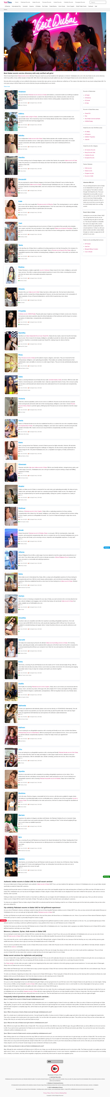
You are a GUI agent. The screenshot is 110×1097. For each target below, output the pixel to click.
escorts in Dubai (30, 984)
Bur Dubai (45, 6)
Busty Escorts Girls (90, 152)
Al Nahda (38, 6)
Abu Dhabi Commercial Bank (92, 118)
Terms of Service (55, 1093)
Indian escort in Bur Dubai (35, 138)
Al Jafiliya (87, 131)
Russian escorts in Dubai (28, 357)
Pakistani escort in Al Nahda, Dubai (38, 533)
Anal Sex (87, 246)
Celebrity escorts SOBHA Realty (27, 314)
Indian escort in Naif (34, 292)
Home (16, 2)
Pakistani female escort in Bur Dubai (68, 752)
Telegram (106, 547)
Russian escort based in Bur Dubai (61, 250)
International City (16, 6)
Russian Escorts (46, 2)
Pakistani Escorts (25, 2)
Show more (7, 86)
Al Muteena (88, 97)
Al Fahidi (87, 95)
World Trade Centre (81, 6)
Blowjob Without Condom (91, 249)
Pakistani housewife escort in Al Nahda (50, 778)
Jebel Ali (87, 139)
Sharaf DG (88, 113)
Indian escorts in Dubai (43, 884)
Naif (96, 6)
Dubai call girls (10, 963)
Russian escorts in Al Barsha (45, 204)
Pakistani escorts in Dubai (45, 912)
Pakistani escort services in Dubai (37, 94)
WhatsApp (106, 876)
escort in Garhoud (44, 270)
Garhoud (90, 6)
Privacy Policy (46, 1093)
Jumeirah (25, 6)
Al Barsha (7, 6)
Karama (31, 6)
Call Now (3, 920)
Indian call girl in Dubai (31, 116)
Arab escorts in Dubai (14, 936)
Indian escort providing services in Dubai (56, 642)
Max (86, 116)
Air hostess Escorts (90, 150)
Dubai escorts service (23, 76)
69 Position (88, 243)
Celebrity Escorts (68, 2)
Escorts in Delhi (89, 176)
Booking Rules (63, 1093)
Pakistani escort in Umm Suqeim (33, 511)
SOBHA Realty (89, 121)
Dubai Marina (53, 6)
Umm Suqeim (70, 6)
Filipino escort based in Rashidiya (63, 228)
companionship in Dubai (26, 425)
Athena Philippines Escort (62, 557)
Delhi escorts (88, 168)
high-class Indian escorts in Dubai (38, 467)
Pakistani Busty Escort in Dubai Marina (28, 732)
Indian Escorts (36, 2)
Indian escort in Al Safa (71, 160)
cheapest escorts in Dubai (30, 991)
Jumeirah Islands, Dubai (55, 379)
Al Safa (87, 103)
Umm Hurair (61, 6)
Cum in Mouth (88, 251)
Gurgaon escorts (89, 173)
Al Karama (87, 134)
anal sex (14, 946)
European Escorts (80, 2)
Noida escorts (88, 170)
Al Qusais (87, 100)
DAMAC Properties (90, 137)
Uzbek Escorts (58, 2)
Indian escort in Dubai (35, 184)
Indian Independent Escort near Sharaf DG (37, 336)
